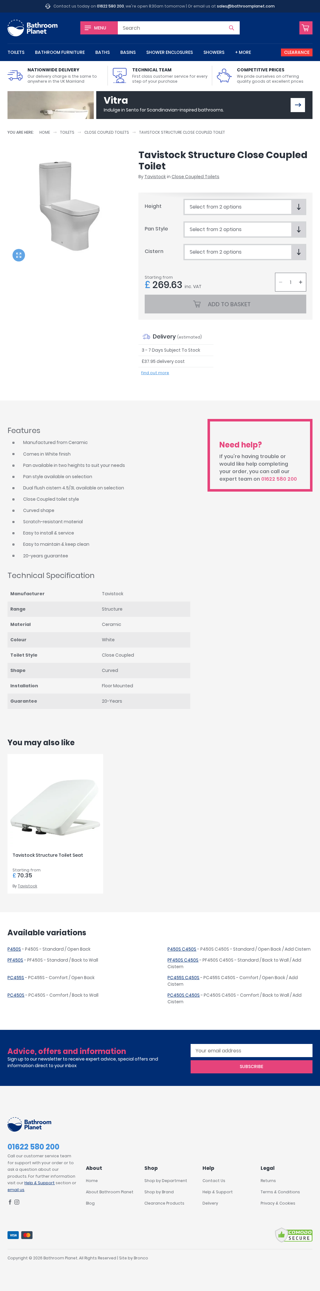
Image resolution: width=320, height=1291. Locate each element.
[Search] (231, 27)
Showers (213, 52)
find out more (155, 372)
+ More (243, 52)
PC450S (16, 995)
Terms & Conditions (280, 1192)
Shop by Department (165, 1180)
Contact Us (213, 1180)
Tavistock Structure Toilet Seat (47, 855)
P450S (14, 949)
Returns (268, 1180)
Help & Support (39, 1182)
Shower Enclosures (169, 52)
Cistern (154, 251)
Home (44, 132)
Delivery (210, 1203)
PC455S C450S (183, 977)
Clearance (296, 52)
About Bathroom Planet (109, 1192)
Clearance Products (164, 1203)
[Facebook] (10, 1203)
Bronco (141, 1258)
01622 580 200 (110, 6)
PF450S (15, 960)
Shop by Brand (159, 1192)
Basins (128, 52)
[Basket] (305, 27)
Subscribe (251, 1066)
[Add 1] (300, 282)
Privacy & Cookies (278, 1203)
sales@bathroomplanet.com (246, 6)
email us (16, 1189)
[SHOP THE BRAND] (298, 105)
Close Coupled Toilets (106, 132)
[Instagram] (16, 1203)
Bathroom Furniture (60, 52)
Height (153, 206)
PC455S (16, 977)
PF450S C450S (183, 960)
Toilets (16, 52)
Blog (90, 1203)
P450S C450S (182, 949)
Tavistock (155, 176)
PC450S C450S (184, 995)
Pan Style (156, 228)
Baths (102, 52)
